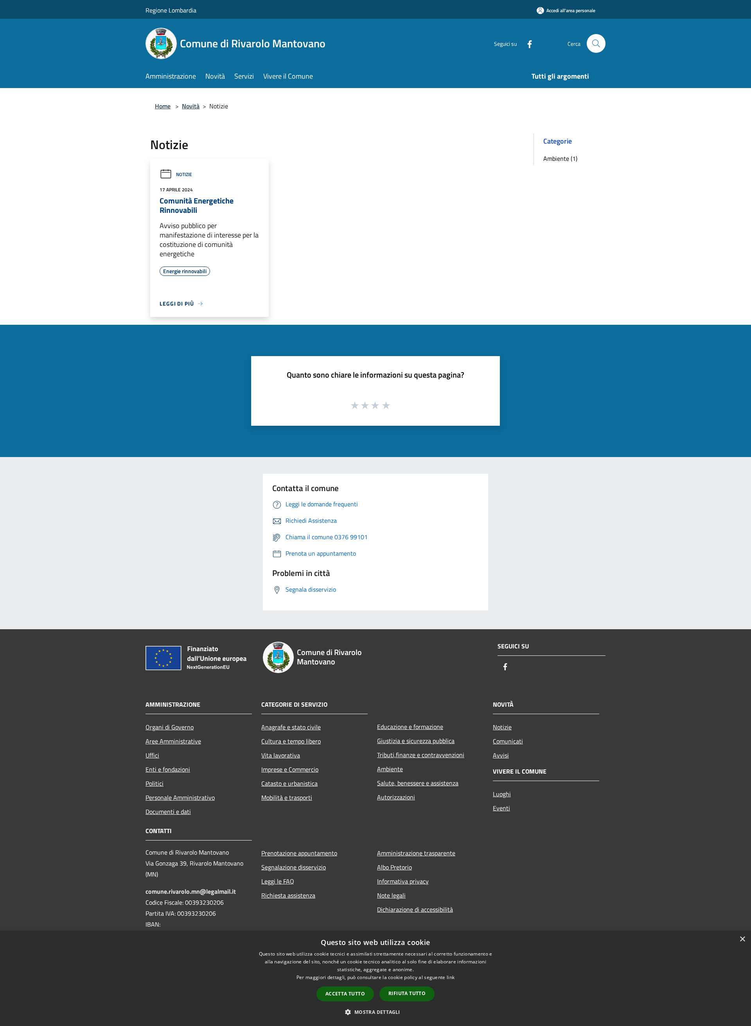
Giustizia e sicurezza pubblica (416, 740)
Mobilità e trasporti (286, 797)
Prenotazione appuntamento (299, 853)
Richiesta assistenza (288, 895)
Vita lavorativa (280, 755)
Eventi (501, 808)
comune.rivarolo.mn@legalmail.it (191, 891)
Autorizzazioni (396, 797)
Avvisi (501, 755)
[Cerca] (596, 43)
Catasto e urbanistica (289, 783)
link (451, 977)
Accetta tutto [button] (345, 993)
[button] (375, 1012)
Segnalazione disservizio (293, 867)
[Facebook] (526, 43)
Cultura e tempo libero (291, 741)
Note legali (391, 895)
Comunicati (508, 741)
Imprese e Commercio (289, 769)
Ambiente (390, 769)
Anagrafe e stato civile (291, 727)
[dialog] (375, 978)
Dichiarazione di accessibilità (415, 909)
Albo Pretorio (394, 867)
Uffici (152, 755)
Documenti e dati (168, 811)
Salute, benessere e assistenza (417, 783)
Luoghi (502, 794)
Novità (190, 106)
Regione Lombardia (171, 10)
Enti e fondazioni (168, 769)
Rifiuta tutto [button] (407, 993)
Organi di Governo (170, 727)
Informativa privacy (403, 881)
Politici (154, 783)
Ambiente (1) (560, 158)
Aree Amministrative (173, 741)
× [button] (742, 939)
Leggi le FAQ (277, 881)
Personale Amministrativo (180, 797)
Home (163, 106)
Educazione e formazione (410, 726)
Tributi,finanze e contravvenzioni (420, 755)
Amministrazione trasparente (416, 853)
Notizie (184, 174)
